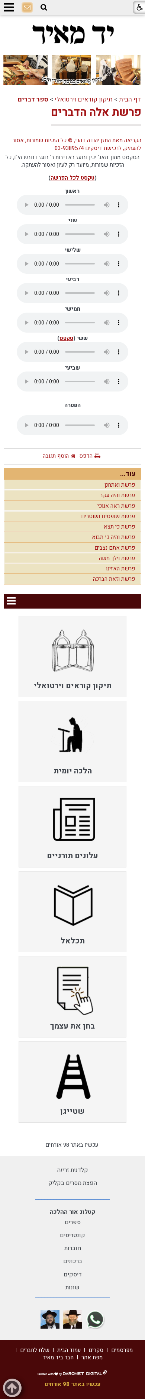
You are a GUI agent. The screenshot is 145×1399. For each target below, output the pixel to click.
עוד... (128, 474)
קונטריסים (72, 1235)
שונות (72, 1287)
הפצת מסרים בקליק (72, 1183)
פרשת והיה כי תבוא (113, 537)
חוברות (72, 1248)
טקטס (66, 338)
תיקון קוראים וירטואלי (84, 99)
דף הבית (130, 99)
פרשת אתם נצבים (114, 548)
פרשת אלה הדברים (96, 112)
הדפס (86, 456)
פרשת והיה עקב (117, 495)
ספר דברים (33, 99)
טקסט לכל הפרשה (72, 178)
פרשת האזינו (120, 568)
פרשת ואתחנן (119, 485)
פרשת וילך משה (117, 558)
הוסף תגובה (56, 456)
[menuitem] (72, 656)
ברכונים (72, 1261)
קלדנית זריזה (72, 1170)
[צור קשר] (27, 8)
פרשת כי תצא (119, 527)
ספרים (73, 1222)
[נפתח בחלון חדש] (95, 1319)
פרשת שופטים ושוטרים (108, 516)
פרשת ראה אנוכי (116, 506)
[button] (44, 7)
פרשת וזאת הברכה (114, 579)
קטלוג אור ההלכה (72, 1212)
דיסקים (73, 1274)
